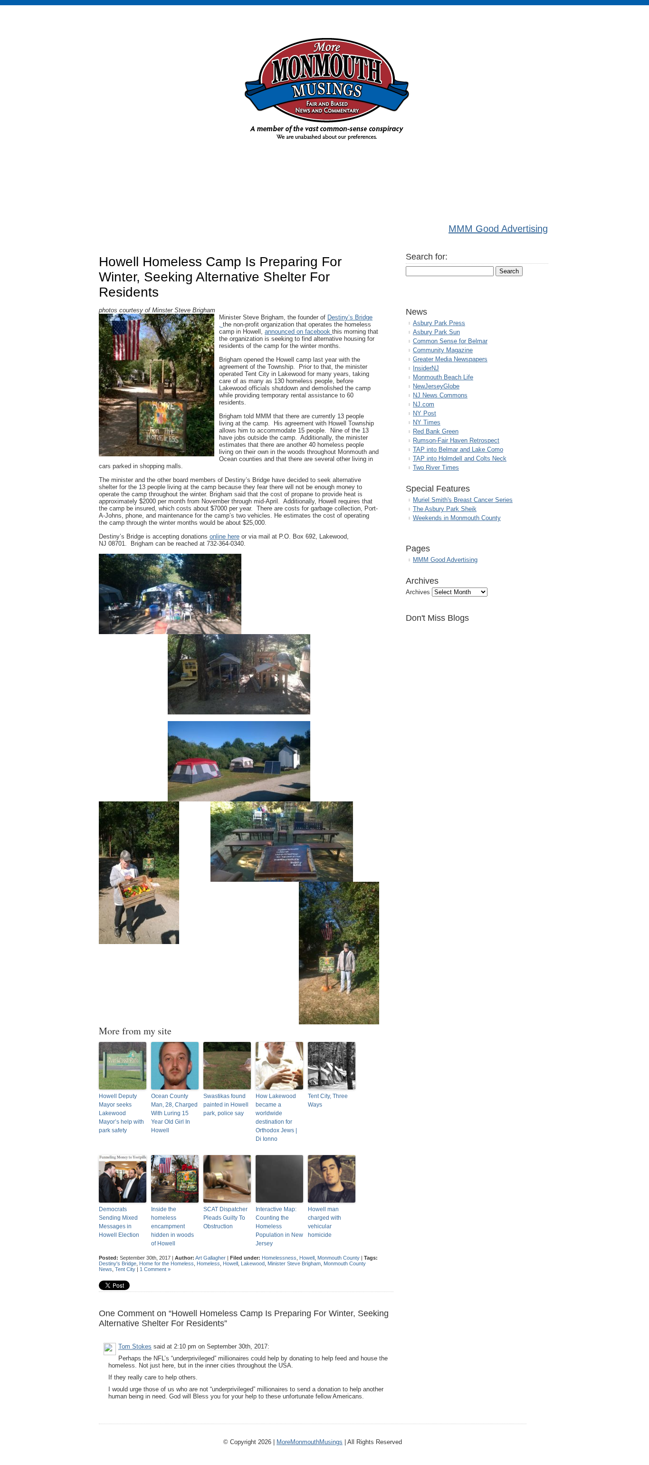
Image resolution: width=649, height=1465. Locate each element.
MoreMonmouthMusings (310, 1442)
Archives (418, 592)
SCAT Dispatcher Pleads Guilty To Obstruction (225, 1218)
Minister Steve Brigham (294, 1263)
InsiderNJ (426, 368)
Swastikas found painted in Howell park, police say (225, 1105)
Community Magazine (443, 350)
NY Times (426, 422)
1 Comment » (155, 1269)
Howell (307, 1258)
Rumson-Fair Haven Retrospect (456, 440)
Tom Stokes (135, 1346)
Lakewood (253, 1263)
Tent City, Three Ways (328, 1100)
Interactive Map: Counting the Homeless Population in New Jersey (279, 1226)
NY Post (424, 413)
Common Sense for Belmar (450, 341)
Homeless (208, 1263)
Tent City (125, 1269)
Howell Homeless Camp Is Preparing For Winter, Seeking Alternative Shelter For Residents (220, 276)
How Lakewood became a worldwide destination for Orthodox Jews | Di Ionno (276, 1117)
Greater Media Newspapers (450, 359)
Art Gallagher (210, 1258)
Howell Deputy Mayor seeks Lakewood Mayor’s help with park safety (121, 1113)
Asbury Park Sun (436, 332)
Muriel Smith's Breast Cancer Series (463, 499)
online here (224, 536)
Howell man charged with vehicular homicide (324, 1222)
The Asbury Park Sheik (445, 508)
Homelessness (279, 1258)
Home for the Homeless (166, 1263)
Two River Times (436, 467)
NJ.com (423, 404)
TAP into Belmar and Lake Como (458, 449)
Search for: (427, 256)
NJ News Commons (440, 395)
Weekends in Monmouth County (457, 517)
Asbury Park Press (439, 323)
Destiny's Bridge (117, 1263)
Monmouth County (338, 1258)
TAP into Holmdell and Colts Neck (459, 458)
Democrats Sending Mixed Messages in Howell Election (119, 1222)
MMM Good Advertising (498, 228)
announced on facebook (298, 331)
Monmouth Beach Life (443, 377)
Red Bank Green (435, 431)
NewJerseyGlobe (436, 386)
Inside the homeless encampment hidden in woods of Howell (172, 1226)
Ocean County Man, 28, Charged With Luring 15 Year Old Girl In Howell (174, 1113)
